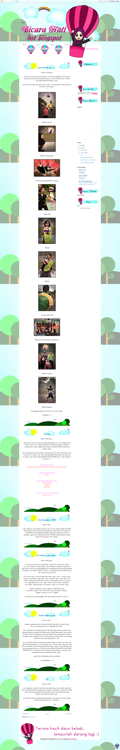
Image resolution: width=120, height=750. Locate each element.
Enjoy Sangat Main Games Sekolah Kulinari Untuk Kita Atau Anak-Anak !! (88, 184)
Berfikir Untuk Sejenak (47, 615)
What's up (81, 171)
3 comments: (27, 422)
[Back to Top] (117, 746)
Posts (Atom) (32, 717)
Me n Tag (47, 434)
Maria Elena (82, 170)
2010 (80, 145)
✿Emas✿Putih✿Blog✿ (85, 181)
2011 (80, 148)
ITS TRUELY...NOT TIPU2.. (46, 555)
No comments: (28, 508)
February (83, 152)
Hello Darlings (82, 177)
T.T (47, 679)
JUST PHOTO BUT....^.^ (47, 68)
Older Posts (69, 713)
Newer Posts (25, 713)
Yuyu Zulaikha (83, 175)
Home (47, 713)
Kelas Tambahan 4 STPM (47, 520)
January (83, 150)
